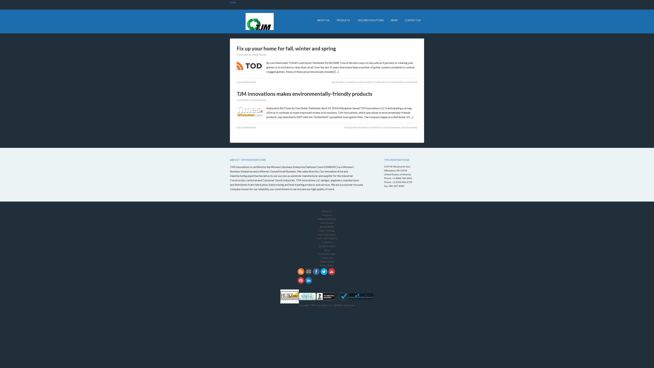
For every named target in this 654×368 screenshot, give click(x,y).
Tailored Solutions (327, 219)
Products (327, 215)
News (253, 82)
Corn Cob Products (327, 238)
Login (233, 2)
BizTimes (363, 127)
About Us (327, 211)
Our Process (327, 222)
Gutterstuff (379, 82)
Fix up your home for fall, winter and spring (286, 48)
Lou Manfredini (394, 82)
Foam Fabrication (327, 234)
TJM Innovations (259, 21)
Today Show (410, 82)
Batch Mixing (327, 226)
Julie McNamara (391, 127)
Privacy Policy (327, 265)
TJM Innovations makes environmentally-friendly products (304, 94)
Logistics (327, 242)
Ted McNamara (409, 127)
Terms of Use (327, 261)
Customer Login (327, 253)
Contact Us (327, 257)
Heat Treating (327, 230)
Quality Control (327, 246)
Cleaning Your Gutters (358, 82)
